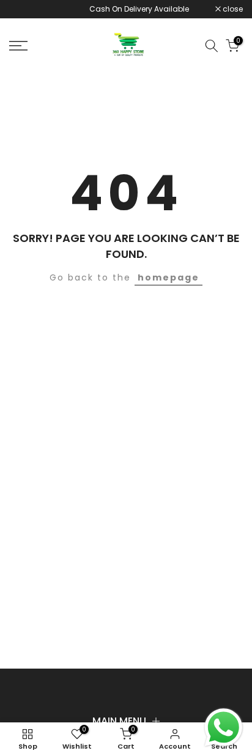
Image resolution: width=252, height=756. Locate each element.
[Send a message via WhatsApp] (223, 727)
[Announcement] (122, 9)
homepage (168, 277)
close (232, 9)
